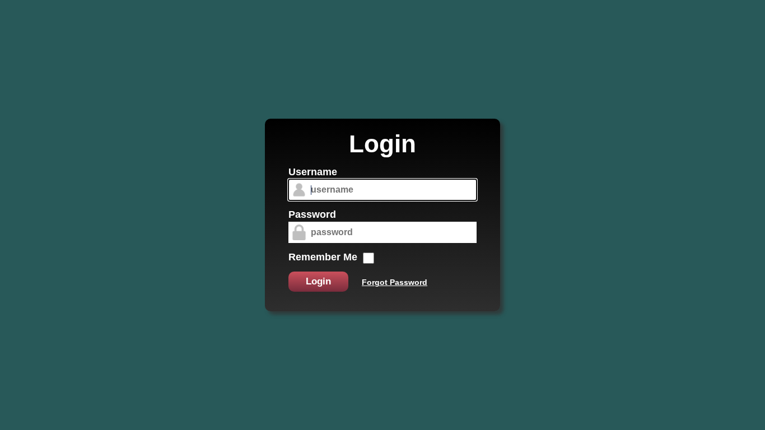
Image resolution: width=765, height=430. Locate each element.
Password (312, 214)
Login (318, 281)
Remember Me (322, 257)
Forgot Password (394, 282)
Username (312, 171)
